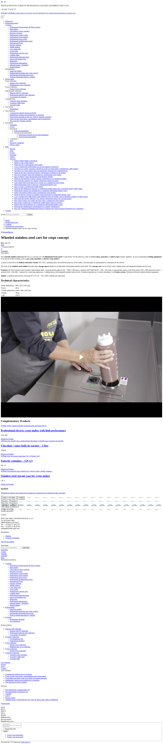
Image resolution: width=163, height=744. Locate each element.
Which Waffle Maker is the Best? (25, 161)
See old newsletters (7, 542)
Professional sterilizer (17, 619)
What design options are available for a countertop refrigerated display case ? (41, 191)
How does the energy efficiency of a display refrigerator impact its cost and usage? (43, 199)
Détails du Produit (7, 439)
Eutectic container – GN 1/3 (17, 460)
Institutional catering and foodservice (14, 493)
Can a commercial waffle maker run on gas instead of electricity (36, 167)
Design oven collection (18, 645)
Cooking (8, 224)
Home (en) (9, 21)
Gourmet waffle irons (17, 657)
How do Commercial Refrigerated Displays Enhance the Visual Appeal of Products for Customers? (48, 209)
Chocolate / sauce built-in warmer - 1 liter (25, 445)
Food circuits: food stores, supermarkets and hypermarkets (30, 119)
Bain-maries (14, 567)
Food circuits (45, 493)
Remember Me (10, 729)
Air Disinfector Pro (16, 639)
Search (30, 214)
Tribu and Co (25, 742)
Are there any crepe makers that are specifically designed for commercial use (41, 171)
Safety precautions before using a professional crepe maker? (35, 193)
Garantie (8, 694)
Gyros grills (14, 589)
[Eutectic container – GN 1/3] (20, 456)
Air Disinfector (15, 621)
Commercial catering (34, 493)
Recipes (12, 149)
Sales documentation (21, 131)
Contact (8, 211)
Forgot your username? (15, 735)
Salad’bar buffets (16, 609)
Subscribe (26, 548)
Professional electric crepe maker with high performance (33, 430)
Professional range (11, 23)
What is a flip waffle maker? (24, 163)
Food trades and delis (57, 493)
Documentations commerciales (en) (17, 690)
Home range (9, 79)
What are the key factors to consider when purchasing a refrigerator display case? (42, 195)
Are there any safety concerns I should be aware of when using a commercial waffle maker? (46, 169)
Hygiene (8, 617)
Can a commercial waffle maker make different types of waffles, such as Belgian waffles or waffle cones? (51, 197)
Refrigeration (10, 607)
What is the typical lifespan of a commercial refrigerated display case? (38, 205)
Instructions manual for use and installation (33, 135)
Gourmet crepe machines (18, 655)
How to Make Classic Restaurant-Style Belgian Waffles (33, 177)
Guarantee (13, 125)
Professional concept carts (19, 591)
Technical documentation (27, 137)
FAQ (11, 141)
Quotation (4, 251)
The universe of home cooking (20, 121)
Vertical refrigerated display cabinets (22, 615)
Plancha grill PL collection (19, 631)
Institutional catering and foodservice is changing (27, 115)
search (3, 214)
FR (2, 2)
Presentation (14, 109)
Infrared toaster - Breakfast (19, 603)
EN (5, 2)
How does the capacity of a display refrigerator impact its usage (36, 181)
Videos (12, 157)
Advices (13, 159)
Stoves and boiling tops (18, 597)
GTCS (12, 127)
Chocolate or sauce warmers (19, 569)
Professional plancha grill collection (22, 633)
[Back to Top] (2, 495)
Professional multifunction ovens (21, 579)
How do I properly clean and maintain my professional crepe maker (37, 175)
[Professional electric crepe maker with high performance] (23, 426)
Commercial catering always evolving (23, 113)
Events (12, 153)
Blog (7, 147)
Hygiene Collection (12, 637)
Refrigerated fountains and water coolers (24, 611)
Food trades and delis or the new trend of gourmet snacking (30, 117)
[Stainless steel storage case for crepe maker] (27, 471)
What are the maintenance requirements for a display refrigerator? (37, 207)
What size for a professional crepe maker (28, 165)
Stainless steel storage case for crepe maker (25, 475)
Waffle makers (15, 585)
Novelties (13, 155)
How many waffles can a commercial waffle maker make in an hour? (38, 203)
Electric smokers (15, 583)
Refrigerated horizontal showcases (22, 613)
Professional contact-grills (19, 573)
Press (11, 151)
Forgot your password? (15, 737)
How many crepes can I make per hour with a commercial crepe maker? (39, 201)
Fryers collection (11, 649)
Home (7, 220)
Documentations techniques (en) (16, 692)
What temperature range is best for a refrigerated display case (35, 185)
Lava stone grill (15, 587)
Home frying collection (18, 651)
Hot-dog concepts (16, 571)
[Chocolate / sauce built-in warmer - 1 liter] (32, 441)
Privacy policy (15, 145)
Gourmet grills (15, 659)
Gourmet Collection (12, 653)
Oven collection (10, 643)
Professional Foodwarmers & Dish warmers (25, 565)
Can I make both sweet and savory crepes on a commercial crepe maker (39, 183)
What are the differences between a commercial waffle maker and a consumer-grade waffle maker (48, 189)
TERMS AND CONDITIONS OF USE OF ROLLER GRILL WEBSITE (31, 700)
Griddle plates (15, 593)
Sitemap (8, 536)
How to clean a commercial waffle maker (28, 187)
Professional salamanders (18, 601)
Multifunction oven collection (20, 647)
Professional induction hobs (19, 595)
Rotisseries (13, 599)
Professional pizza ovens (18, 577)
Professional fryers (16, 581)
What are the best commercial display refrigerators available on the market (40, 173)
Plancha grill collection (13, 629)
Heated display (15, 605)
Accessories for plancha (18, 635)
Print (2, 245)
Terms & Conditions (17, 143)
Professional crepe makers (14, 226)
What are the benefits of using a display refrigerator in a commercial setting (40, 179)
